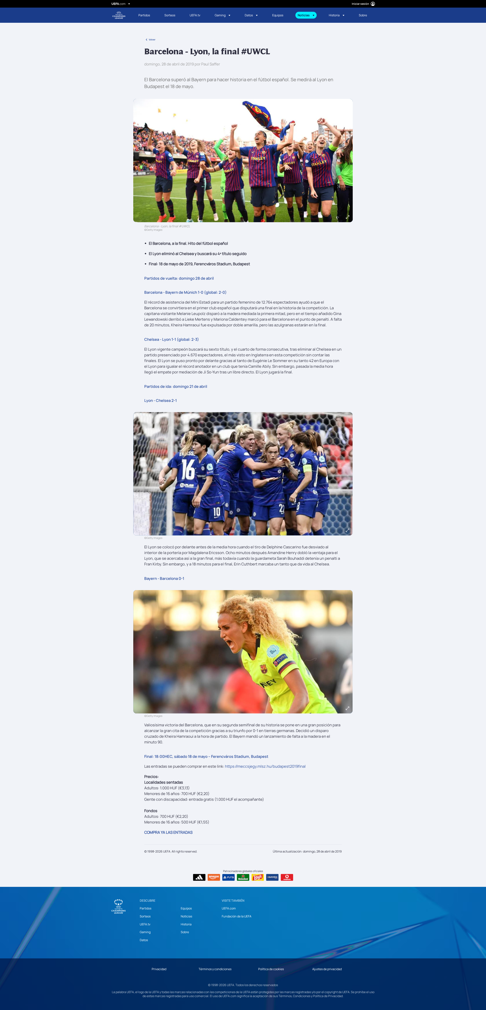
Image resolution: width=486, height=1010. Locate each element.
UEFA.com (229, 908)
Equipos (186, 908)
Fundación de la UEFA (236, 916)
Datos (144, 940)
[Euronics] (272, 877)
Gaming (145, 932)
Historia (186, 924)
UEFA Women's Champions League (119, 15)
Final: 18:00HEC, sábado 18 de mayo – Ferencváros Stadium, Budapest (206, 756)
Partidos (145, 908)
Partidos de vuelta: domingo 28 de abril (179, 278)
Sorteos (145, 916)
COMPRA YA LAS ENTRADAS (168, 832)
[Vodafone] (287, 877)
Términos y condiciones (215, 969)
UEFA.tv (145, 924)
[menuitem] (146, 15)
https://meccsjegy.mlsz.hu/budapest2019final (265, 766)
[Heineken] (243, 877)
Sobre (185, 932)
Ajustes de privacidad (327, 969)
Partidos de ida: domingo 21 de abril (175, 386)
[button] (222, 15)
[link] (144, 15)
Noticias (186, 916)
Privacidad (159, 969)
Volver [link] (152, 39)
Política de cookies (271, 969)
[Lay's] (258, 877)
